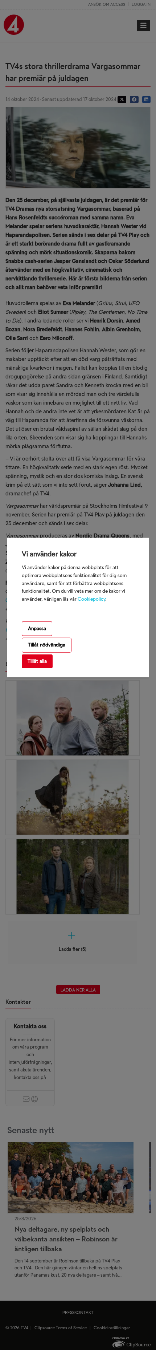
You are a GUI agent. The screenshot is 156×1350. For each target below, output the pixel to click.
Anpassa (37, 628)
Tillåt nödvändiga (46, 644)
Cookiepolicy (91, 599)
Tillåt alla (37, 661)
